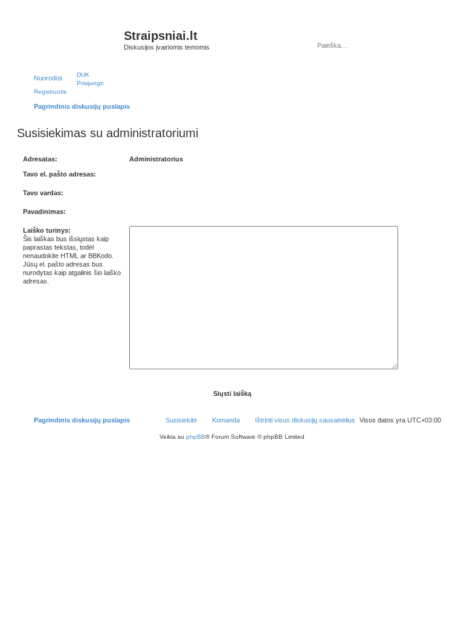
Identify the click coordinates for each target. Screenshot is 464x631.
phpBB (195, 436)
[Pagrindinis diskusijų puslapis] (72, 39)
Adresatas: (40, 159)
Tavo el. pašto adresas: (59, 174)
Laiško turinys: (47, 230)
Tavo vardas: (43, 192)
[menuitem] (77, 74)
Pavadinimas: (44, 211)
